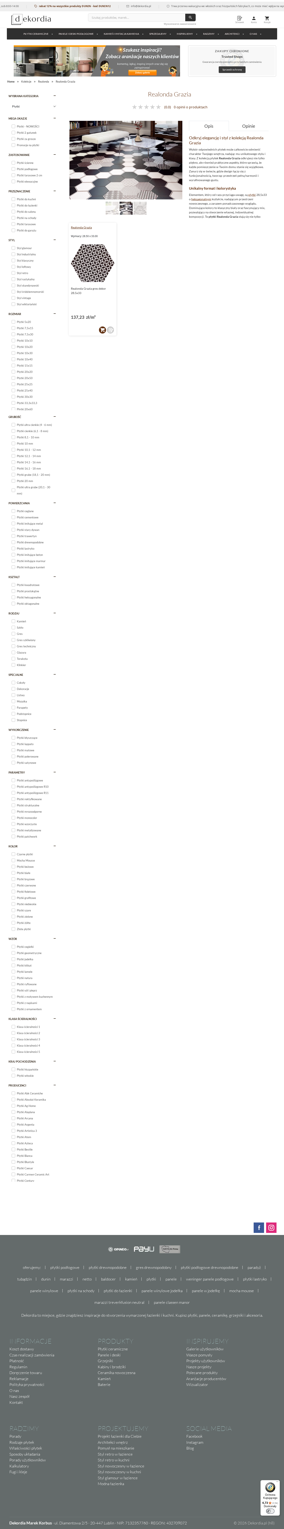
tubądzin (24, 1279)
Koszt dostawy (21, 1348)
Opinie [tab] (248, 126)
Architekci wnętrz (113, 1442)
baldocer (108, 1279)
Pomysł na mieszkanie (116, 1448)
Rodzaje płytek (21, 1442)
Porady (15, 1436)
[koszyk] (102, 330)
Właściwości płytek (25, 1448)
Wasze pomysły (199, 1354)
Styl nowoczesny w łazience (121, 1465)
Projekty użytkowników (205, 1360)
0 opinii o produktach (190, 107)
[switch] (270, 1511)
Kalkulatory (19, 1465)
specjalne (16, 674)
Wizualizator (197, 1384)
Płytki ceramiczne (35, 33)
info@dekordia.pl (119, 6)
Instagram (194, 1442)
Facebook (194, 1436)
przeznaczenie (19, 191)
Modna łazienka (111, 1483)
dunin (46, 1279)
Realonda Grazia (81, 227)
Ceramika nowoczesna (116, 1372)
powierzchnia (19, 503)
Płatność (16, 1360)
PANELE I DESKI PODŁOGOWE (76, 33)
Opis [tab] (208, 126)
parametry (17, 772)
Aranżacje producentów (206, 1378)
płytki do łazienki (118, 1290)
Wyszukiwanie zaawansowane (180, 23)
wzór (13, 939)
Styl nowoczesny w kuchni (119, 1471)
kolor (13, 846)
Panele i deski (109, 1354)
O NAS (253, 33)
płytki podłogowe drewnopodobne (209, 1267)
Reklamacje (18, 1378)
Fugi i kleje (18, 1471)
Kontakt (16, 1402)
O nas (14, 1390)
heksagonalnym (201, 199)
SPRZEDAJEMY (158, 33)
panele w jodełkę (206, 1290)
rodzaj (14, 613)
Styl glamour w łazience (118, 1477)
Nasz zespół (19, 1396)
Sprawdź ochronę (232, 69)
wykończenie (19, 730)
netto (87, 1279)
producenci (17, 1085)
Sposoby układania (24, 1454)
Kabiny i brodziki (112, 1366)
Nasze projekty (198, 1366)
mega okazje (18, 118)
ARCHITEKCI (232, 33)
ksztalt (14, 577)
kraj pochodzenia (22, 1061)
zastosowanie (19, 155)
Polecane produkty (202, 1372)
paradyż (254, 1267)
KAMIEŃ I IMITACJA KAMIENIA (121, 33)
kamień (131, 1279)
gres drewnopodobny (154, 1267)
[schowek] (110, 330)
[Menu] (277, 1482)
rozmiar (15, 314)
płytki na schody (81, 1290)
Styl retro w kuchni (114, 1459)
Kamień (104, 1378)
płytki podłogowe (64, 1267)
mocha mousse (241, 1290)
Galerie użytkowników (204, 1348)
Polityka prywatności (26, 1384)
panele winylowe (44, 1290)
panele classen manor (172, 1302)
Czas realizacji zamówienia (31, 1354)
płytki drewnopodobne (108, 1267)
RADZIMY (209, 33)
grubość (15, 417)
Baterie (104, 1384)
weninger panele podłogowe (210, 1279)
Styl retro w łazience (115, 1454)
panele (171, 1279)
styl (12, 240)
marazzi (66, 1279)
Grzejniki (105, 1360)
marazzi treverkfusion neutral (119, 1302)
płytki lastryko (255, 1279)
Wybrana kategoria (23, 96)
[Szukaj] (190, 17)
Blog (190, 1448)
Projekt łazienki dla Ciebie (120, 1436)
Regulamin (18, 1366)
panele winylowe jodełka (162, 1290)
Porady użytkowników (27, 1459)
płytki (252, 195)
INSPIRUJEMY (185, 33)
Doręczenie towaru (25, 1372)
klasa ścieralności (23, 1019)
